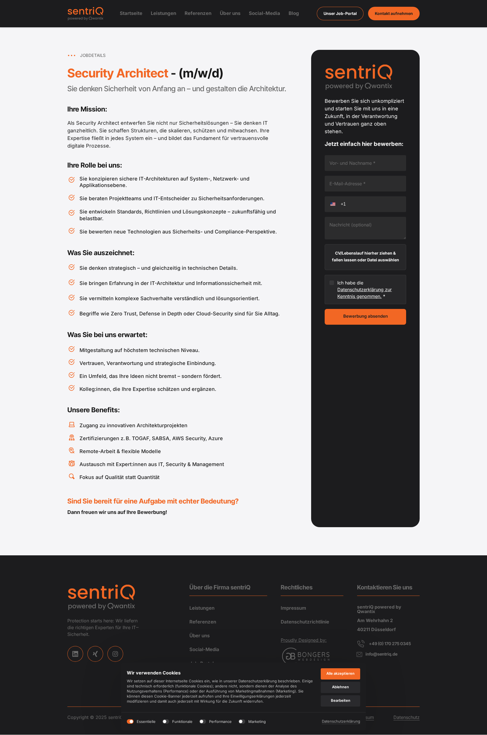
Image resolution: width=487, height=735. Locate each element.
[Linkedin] (75, 654)
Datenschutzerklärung (341, 721)
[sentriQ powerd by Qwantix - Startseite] (86, 13)
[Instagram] (115, 654)
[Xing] (95, 654)
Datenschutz (406, 717)
